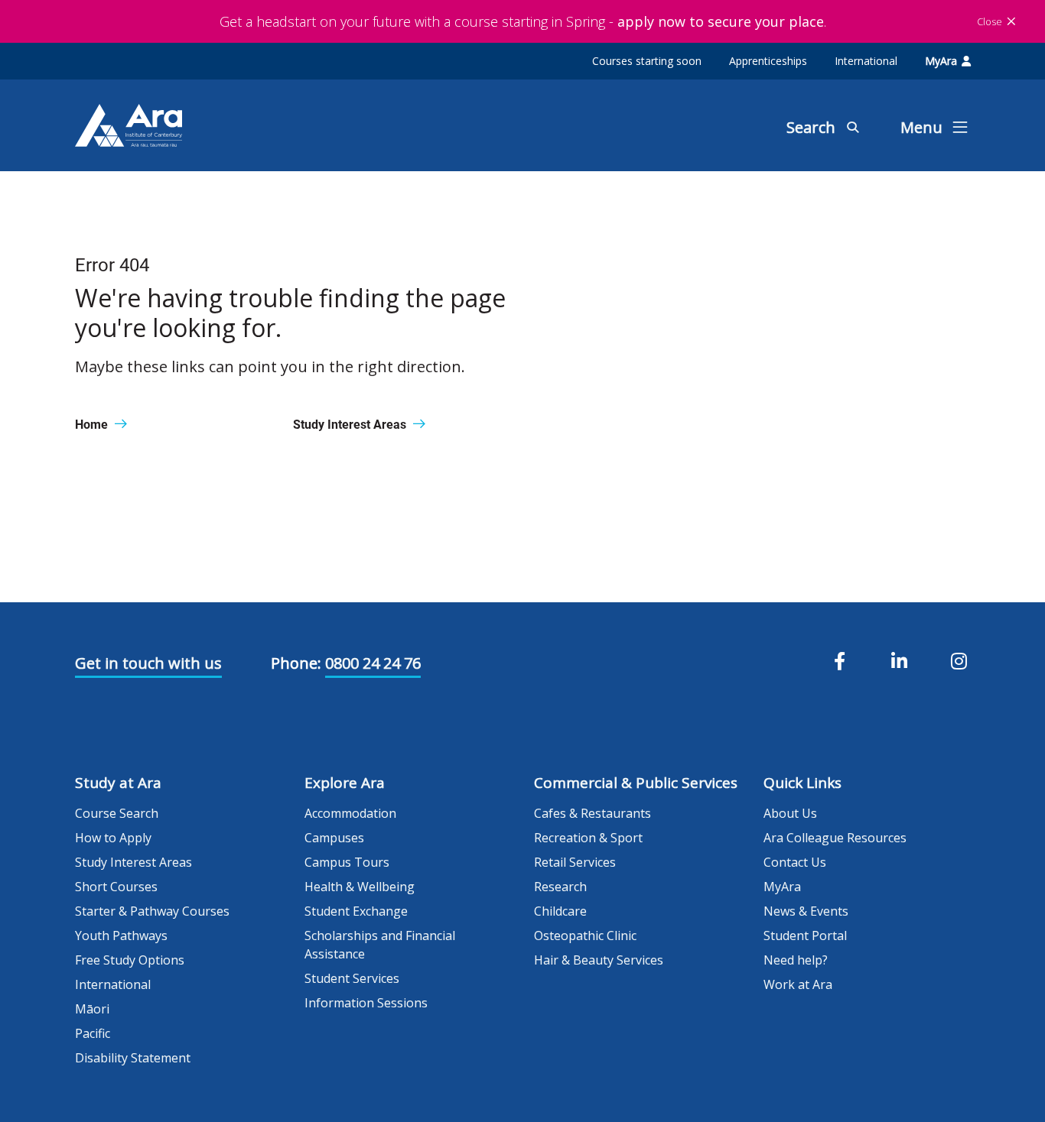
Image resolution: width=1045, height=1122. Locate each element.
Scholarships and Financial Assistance (379, 944)
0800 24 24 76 (373, 663)
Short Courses (116, 886)
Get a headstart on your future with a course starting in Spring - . (523, 21)
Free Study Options (129, 960)
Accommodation (350, 813)
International (866, 61)
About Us (790, 813)
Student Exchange (356, 911)
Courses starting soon (647, 61)
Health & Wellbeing (359, 886)
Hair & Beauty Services (598, 960)
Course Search (116, 813)
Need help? (795, 960)
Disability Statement (132, 1057)
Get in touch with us (148, 663)
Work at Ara (797, 984)
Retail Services (575, 862)
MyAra (941, 61)
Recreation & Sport (588, 837)
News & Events (805, 911)
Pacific (92, 1033)
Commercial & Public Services (635, 783)
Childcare (560, 911)
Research (560, 886)
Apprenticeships (768, 61)
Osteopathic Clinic (585, 935)
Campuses (334, 837)
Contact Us (794, 862)
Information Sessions (366, 1002)
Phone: (296, 663)
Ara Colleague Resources (835, 837)
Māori (92, 1008)
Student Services (351, 978)
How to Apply (113, 837)
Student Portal (805, 935)
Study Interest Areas (133, 862)
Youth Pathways (121, 935)
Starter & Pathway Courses (152, 911)
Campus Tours (346, 862)
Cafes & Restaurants (592, 813)
